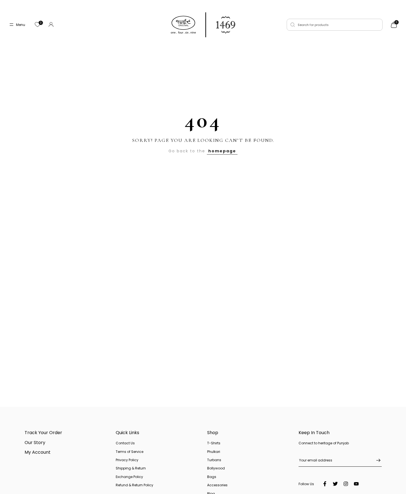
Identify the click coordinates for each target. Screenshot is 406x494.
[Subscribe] (375, 460)
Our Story (35, 442)
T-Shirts (213, 443)
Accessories (217, 485)
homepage (222, 151)
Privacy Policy (127, 460)
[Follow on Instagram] (345, 483)
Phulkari (213, 451)
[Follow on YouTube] (356, 483)
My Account (38, 452)
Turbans (214, 460)
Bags (211, 476)
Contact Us (125, 443)
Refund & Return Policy (134, 485)
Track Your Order (43, 432)
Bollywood (216, 468)
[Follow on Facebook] (324, 483)
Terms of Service (129, 451)
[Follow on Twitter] (335, 483)
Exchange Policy (129, 476)
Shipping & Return (131, 468)
